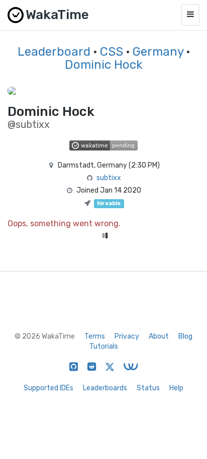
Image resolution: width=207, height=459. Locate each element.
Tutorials (103, 346)
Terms (94, 336)
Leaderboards (105, 388)
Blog (185, 336)
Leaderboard (54, 52)
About (159, 336)
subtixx (108, 178)
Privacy (127, 336)
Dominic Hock (104, 65)
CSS (111, 52)
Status (148, 388)
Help (176, 388)
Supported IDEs (48, 388)
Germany (158, 52)
